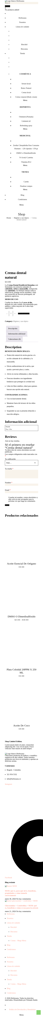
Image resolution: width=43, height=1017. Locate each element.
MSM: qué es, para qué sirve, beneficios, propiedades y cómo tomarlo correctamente (20, 893)
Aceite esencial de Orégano (21, 563)
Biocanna (13, 932)
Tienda (9, 936)
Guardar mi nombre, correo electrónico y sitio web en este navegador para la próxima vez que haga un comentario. (23, 499)
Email (8, 490)
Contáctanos (11, 949)
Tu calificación (10, 459)
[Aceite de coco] (21, 703)
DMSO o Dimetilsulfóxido (21, 616)
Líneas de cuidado (13, 923)
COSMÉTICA (25, 74)
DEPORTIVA (25, 107)
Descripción (12, 328)
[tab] (12, 328)
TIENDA (25, 172)
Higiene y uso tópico (21, 218)
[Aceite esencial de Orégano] (21, 541)
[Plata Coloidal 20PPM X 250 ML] (21, 647)
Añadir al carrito (23, 313)
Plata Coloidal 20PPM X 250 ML (21, 671)
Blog (8, 945)
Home (9, 218)
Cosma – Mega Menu (18, 941)
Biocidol (13, 927)
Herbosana (11, 914)
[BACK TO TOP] (38, 1012)
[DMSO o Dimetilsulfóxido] (21, 594)
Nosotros (10, 918)
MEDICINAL (25, 136)
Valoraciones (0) (14, 339)
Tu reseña (9, 469)
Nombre (8, 483)
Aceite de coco (21, 725)
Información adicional (16, 334)
